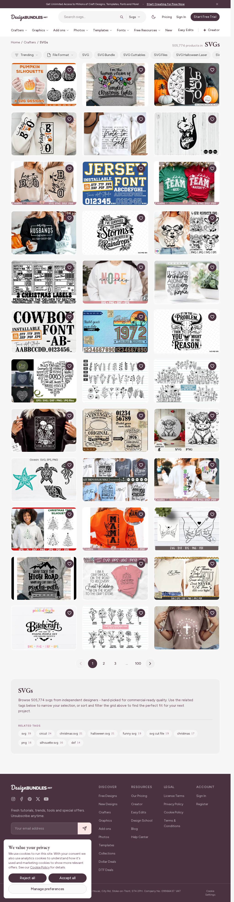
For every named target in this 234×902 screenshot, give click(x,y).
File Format (61, 55)
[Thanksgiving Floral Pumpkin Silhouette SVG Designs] (43, 84)
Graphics (105, 821)
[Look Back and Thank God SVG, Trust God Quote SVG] (186, 627)
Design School (141, 821)
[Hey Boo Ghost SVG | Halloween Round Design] (186, 84)
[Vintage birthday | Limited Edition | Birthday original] (115, 430)
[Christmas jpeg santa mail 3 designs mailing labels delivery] (43, 282)
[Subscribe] (84, 829)
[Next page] (150, 663)
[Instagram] (13, 799)
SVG (85, 55)
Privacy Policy (173, 804)
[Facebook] (21, 799)
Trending (27, 55)
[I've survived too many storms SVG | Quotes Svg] (115, 232)
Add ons (105, 829)
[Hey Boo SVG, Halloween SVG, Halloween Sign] (43, 183)
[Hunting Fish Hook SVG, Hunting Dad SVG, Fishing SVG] (186, 133)
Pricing (167, 17)
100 (138, 663)
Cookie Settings (210, 892)
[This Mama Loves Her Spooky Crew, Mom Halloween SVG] (115, 529)
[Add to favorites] (69, 70)
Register (202, 804)
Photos (104, 837)
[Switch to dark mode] (153, 17)
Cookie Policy (173, 812)
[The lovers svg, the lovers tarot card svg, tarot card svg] (43, 430)
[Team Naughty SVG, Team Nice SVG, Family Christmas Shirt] (186, 183)
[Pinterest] (29, 799)
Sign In (181, 17)
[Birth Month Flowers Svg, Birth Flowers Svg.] (115, 627)
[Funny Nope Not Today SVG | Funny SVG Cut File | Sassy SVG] (115, 282)
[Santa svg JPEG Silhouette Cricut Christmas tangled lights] (115, 84)
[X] (38, 799)
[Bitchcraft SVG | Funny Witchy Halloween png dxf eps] (43, 627)
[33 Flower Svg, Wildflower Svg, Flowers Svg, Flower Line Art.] (115, 380)
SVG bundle (106, 55)
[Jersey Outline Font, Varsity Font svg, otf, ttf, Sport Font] (115, 183)
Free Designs (108, 796)
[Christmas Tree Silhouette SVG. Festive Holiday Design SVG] (43, 529)
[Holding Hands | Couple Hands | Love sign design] (186, 529)
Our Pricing (139, 796)
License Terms (174, 796)
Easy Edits (138, 812)
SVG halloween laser (191, 55)
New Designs (108, 804)
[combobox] (90, 17)
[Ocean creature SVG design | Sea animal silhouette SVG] (43, 479)
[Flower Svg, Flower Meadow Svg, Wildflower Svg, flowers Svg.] (186, 380)
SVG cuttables (134, 55)
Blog (134, 829)
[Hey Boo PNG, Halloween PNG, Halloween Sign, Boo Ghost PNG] (43, 133)
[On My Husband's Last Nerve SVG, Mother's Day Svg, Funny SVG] (43, 232)
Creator (137, 804)
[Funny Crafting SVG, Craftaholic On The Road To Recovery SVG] (115, 578)
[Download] (59, 70)
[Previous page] (80, 663)
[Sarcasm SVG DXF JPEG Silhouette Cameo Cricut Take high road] (43, 578)
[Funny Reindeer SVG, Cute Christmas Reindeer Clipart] (186, 232)
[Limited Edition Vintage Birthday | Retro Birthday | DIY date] (115, 331)
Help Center (139, 837)
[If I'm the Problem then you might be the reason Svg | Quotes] (186, 331)
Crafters (30, 42)
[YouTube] (46, 799)
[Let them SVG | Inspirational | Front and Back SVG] (115, 479)
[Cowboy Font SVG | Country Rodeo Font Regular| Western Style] (43, 331)
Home (15, 42)
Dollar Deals (107, 862)
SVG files (161, 55)
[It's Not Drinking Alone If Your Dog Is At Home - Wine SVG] (186, 282)
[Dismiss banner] (217, 4)
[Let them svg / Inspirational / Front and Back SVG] (186, 578)
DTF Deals (106, 870)
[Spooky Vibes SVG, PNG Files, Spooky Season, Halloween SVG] (186, 479)
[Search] (121, 17)
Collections (107, 853)
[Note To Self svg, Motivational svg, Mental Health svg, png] (115, 133)
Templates (106, 845)
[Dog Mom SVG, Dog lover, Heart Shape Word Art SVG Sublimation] (43, 380)
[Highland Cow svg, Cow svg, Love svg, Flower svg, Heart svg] (186, 430)
